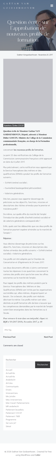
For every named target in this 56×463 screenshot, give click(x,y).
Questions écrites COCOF (14, 125)
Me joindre (10, 396)
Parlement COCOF (14, 412)
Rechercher (11, 359)
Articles (9, 383)
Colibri (37, 455)
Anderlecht (10, 379)
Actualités (10, 373)
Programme (11, 419)
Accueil (9, 369)
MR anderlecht (12, 406)
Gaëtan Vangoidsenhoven (27, 54)
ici (47, 318)
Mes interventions (14, 399)
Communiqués (12, 386)
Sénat (8, 426)
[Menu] (52, 6)
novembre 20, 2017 (45, 54)
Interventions (12, 393)
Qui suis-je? (11, 422)
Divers (8, 389)
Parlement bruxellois (15, 409)
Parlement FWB (13, 416)
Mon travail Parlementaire (17, 402)
